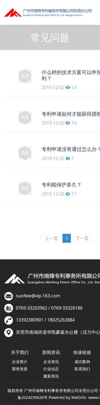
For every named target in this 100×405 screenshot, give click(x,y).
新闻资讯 (51, 352)
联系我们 (82, 368)
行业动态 (51, 368)
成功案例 (82, 361)
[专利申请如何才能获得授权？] (25, 117)
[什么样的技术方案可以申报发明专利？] (25, 76)
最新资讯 (51, 376)
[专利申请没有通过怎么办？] (25, 153)
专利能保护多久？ (62, 184)
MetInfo (78, 397)
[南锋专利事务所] (48, 12)
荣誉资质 (20, 368)
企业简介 (20, 361)
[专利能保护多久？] (25, 188)
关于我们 (20, 352)
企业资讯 (51, 361)
